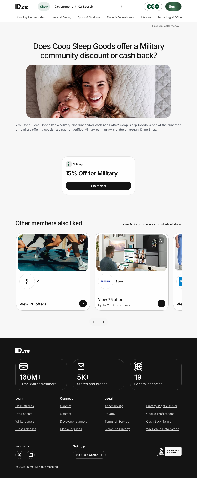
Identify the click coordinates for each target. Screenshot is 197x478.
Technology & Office (170, 17)
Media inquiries (71, 429)
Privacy (110, 414)
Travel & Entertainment (121, 17)
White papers (24, 421)
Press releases (25, 429)
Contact (65, 414)
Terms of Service (117, 421)
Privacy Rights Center (161, 406)
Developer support (73, 421)
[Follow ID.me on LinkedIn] (31, 455)
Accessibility (114, 406)
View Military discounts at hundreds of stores (152, 224)
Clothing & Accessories (31, 17)
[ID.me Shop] (24, 6)
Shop (44, 6)
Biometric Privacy (117, 429)
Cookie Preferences (160, 414)
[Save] (82, 240)
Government (64, 6)
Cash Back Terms (158, 421)
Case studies (24, 406)
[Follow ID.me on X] (19, 455)
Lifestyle (146, 17)
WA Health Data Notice (162, 429)
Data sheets (23, 414)
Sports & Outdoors (89, 17)
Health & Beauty (61, 17)
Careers (65, 406)
